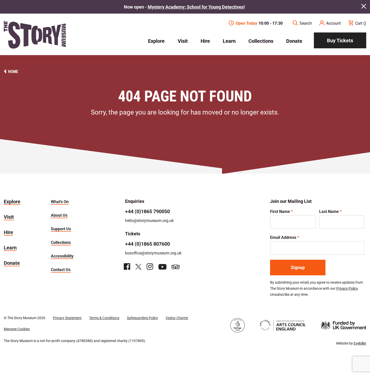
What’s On (60, 201)
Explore (156, 41)
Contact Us (60, 269)
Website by (351, 343)
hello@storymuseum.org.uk (149, 220)
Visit (183, 41)
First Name (281, 211)
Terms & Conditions (104, 318)
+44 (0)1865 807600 (147, 243)
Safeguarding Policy (142, 318)
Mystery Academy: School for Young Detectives (196, 7)
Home (13, 71)
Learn (229, 41)
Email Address (284, 237)
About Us (59, 215)
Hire (205, 41)
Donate (294, 41)
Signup (298, 267)
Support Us (61, 228)
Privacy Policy (347, 288)
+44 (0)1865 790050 (147, 211)
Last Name (330, 211)
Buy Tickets (340, 40)
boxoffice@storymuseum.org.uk (153, 252)
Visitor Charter (177, 318)
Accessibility (62, 255)
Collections (260, 41)
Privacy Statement (67, 318)
